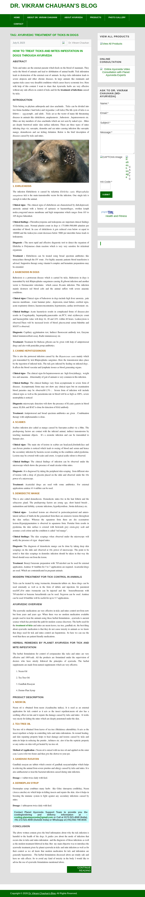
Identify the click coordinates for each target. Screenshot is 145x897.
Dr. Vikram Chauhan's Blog (53, 6)
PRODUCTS (95, 17)
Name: (104, 103)
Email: (104, 113)
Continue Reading (84, 869)
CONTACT (18, 24)
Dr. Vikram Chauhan (79, 43)
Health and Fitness (116, 216)
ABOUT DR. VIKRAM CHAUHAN (42, 17)
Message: (106, 132)
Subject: (105, 122)
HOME (17, 17)
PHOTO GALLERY (116, 17)
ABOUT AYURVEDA (73, 17)
